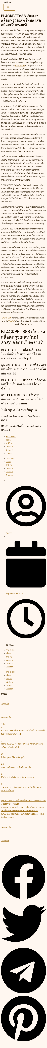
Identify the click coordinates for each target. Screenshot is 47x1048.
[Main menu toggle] (9, 7)
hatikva (7, 2)
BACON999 (20, 65)
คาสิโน (9, 443)
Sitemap (9, 453)
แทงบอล (9, 446)
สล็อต (8, 439)
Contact (9, 450)
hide (3, 724)
